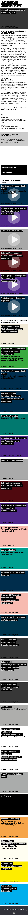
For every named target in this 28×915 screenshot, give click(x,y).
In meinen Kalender (9, 167)
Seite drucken (7, 172)
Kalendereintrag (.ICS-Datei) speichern (10, 142)
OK (14, 912)
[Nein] (26, 910)
